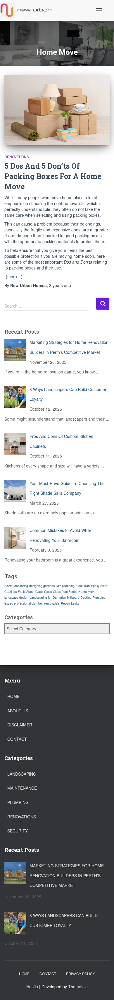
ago (60, 285)
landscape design (16, 597)
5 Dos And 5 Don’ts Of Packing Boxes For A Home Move (52, 176)
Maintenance (22, 788)
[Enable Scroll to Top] (102, 988)
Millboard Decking (79, 597)
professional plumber (28, 603)
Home (13, 696)
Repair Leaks (70, 603)
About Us (17, 711)
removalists (52, 603)
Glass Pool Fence (65, 591)
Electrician (83, 585)
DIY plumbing (65, 585)
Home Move (86, 591)
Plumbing (18, 802)
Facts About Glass (30, 591)
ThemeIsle (78, 986)
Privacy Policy (80, 973)
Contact (17, 739)
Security (17, 831)
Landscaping (21, 774)
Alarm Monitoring (16, 585)
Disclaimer (19, 725)
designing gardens (42, 585)
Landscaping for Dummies (48, 597)
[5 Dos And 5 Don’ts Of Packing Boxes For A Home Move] (57, 110)
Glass (48, 591)
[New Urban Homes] (28, 10)
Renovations (16, 156)
